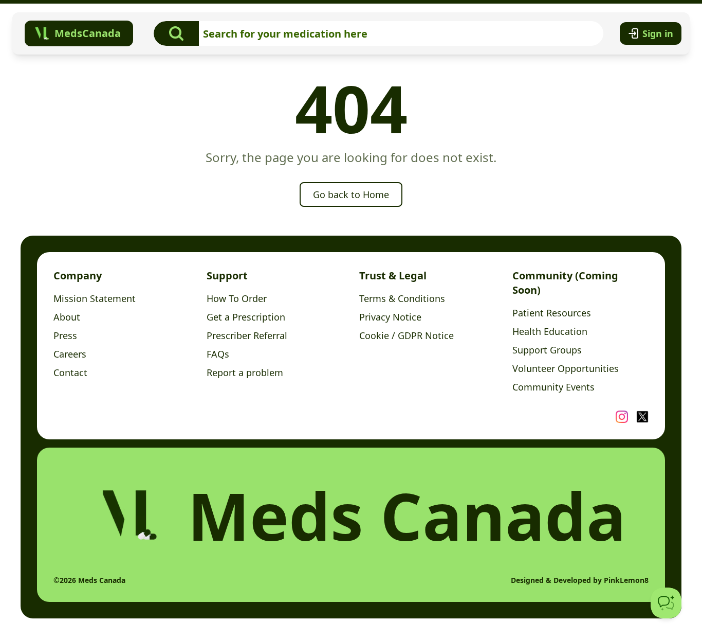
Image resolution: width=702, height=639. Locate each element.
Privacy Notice (390, 317)
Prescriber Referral (247, 335)
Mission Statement (94, 298)
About (66, 317)
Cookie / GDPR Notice (406, 335)
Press (65, 335)
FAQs (218, 354)
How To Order (237, 298)
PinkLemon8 (626, 580)
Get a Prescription (246, 317)
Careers (69, 354)
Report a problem (245, 372)
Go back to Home (351, 194)
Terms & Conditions (402, 298)
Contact (70, 372)
